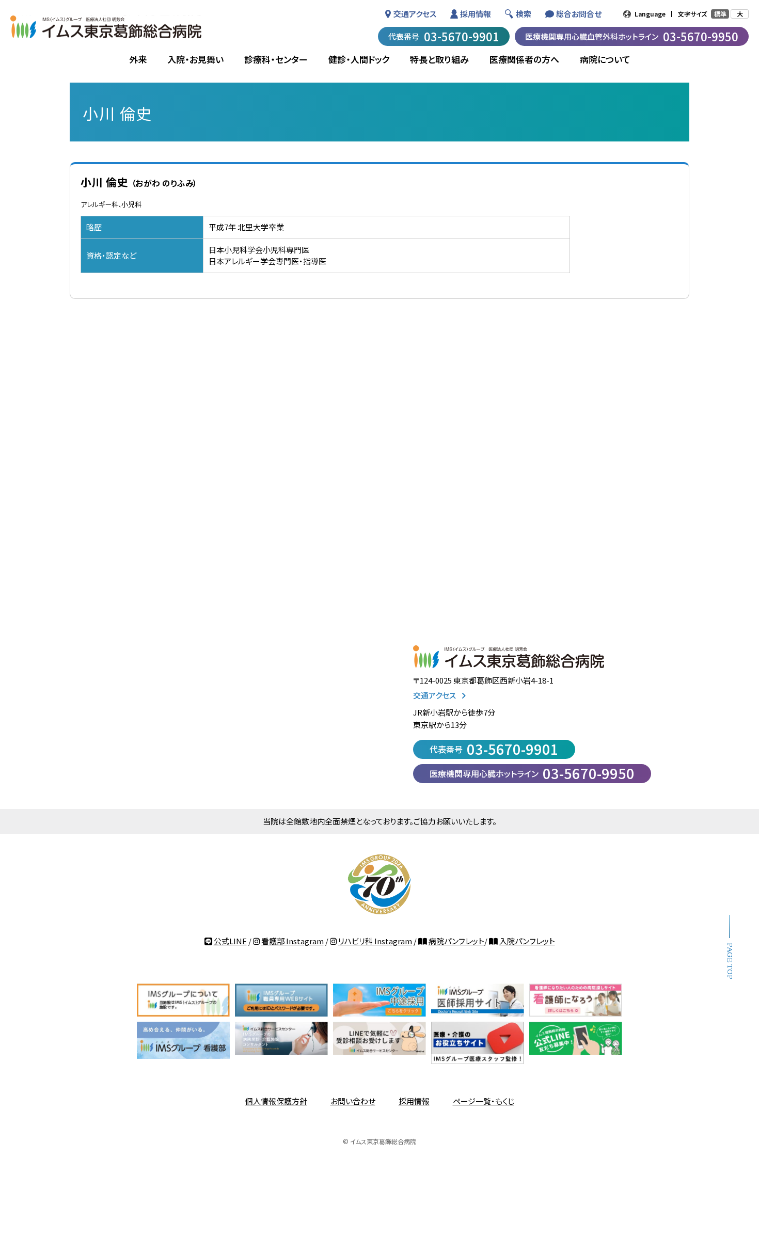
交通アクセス (414, 13)
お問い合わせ (352, 1101)
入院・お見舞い (195, 59)
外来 (138, 59)
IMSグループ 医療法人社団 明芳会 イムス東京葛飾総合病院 (105, 26)
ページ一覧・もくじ (483, 1101)
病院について (605, 59)
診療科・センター (276, 59)
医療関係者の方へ (524, 59)
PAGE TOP (729, 961)
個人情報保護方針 (276, 1101)
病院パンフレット (456, 940)
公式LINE (230, 940)
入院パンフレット (527, 940)
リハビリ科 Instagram (375, 940)
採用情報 (475, 13)
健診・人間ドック (358, 59)
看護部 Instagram (292, 940)
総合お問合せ (579, 13)
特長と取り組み (439, 59)
